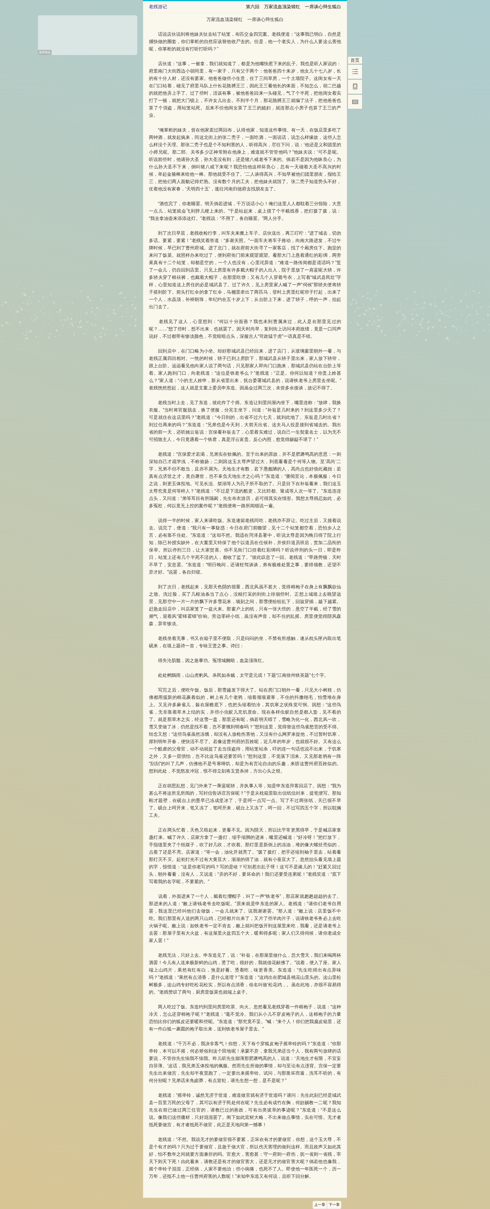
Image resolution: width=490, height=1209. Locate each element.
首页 (355, 60)
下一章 (334, 1205)
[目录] (355, 72)
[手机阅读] (355, 87)
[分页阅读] (355, 102)
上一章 (319, 1205)
